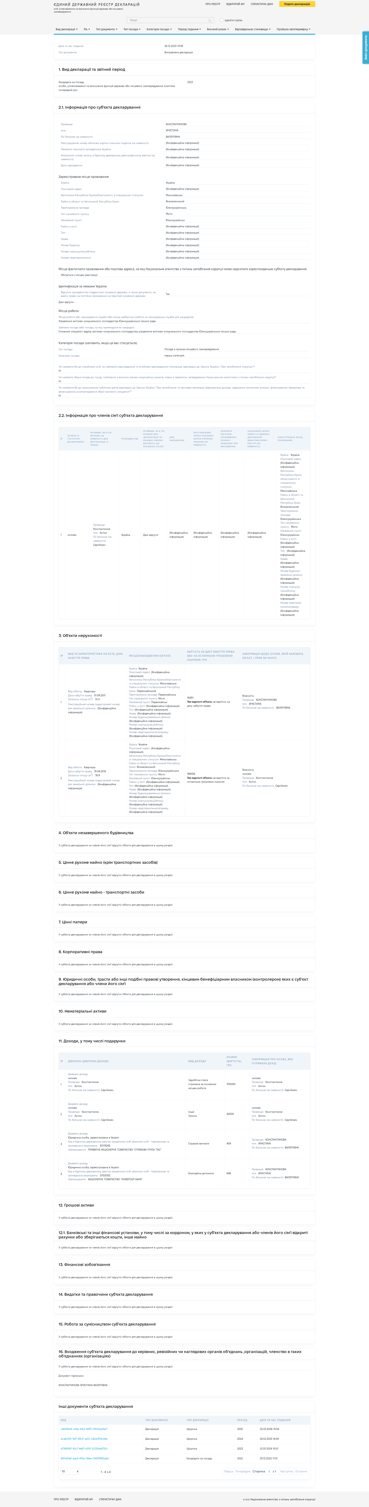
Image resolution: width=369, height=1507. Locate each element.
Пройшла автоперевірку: (292, 29)
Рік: (86, 29)
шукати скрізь (233, 20)
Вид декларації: (65, 29)
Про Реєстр (212, 4)
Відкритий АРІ (235, 4)
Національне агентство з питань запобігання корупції (282, 1499)
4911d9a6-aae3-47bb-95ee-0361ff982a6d (85, 1458)
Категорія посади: (158, 29)
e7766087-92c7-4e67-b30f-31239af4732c (84, 1448)
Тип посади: (131, 29)
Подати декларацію (297, 4)
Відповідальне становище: (251, 29)
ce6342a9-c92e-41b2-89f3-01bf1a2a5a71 (84, 1429)
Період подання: (188, 29)
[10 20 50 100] (70, 1471)
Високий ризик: (217, 29)
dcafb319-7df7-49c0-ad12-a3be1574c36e (84, 1438)
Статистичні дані (262, 4)
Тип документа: (105, 29)
